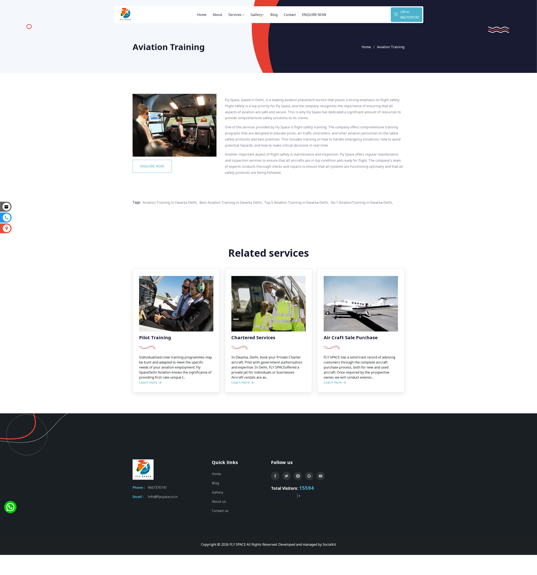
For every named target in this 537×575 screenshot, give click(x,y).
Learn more (148, 382)
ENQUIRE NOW (314, 14)
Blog (274, 14)
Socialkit (329, 544)
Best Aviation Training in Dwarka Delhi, (230, 202)
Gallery (256, 14)
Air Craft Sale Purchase (351, 337)
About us (219, 501)
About (217, 14)
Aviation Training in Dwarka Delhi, (170, 202)
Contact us (220, 510)
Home (201, 14)
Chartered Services (253, 337)
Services (235, 14)
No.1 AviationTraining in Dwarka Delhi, (362, 202)
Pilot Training (155, 337)
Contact (290, 14)
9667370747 (409, 17)
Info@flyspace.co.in (163, 496)
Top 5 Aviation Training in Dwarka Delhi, (296, 202)
